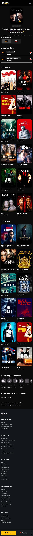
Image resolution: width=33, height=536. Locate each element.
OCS (2, 397)
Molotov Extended (6, 518)
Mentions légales (5, 442)
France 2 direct (5, 465)
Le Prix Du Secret (22, 164)
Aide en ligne (4, 438)
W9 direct (3, 475)
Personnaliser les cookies (8, 449)
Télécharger (4, 451)
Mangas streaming (6, 504)
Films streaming (5, 495)
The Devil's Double (22, 269)
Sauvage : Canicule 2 (7, 140)
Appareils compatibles (7, 453)
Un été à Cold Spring (7, 164)
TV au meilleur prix (6, 522)
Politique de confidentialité (8, 440)
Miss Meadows (5, 115)
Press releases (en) (6, 424)
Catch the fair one (6, 343)
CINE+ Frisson (7, 397)
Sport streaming (5, 500)
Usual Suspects (5, 91)
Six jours (3, 318)
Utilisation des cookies (7, 444)
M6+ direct (4, 471)
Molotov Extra (5, 516)
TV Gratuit (4, 493)
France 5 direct (5, 469)
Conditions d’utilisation (7, 447)
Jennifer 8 (20, 189)
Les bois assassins (6, 189)
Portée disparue (22, 294)
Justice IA (4, 294)
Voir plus (29, 35)
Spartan (19, 115)
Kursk (18, 367)
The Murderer (5, 367)
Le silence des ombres (7, 269)
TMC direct (4, 477)
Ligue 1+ (3, 520)
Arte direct (4, 473)
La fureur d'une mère (7, 245)
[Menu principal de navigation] (30, 3)
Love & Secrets (21, 140)
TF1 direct (4, 463)
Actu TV (3, 506)
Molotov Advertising (6, 426)
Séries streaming (5, 497)
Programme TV (5, 489)
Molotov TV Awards (6, 502)
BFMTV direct (5, 479)
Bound (3, 213)
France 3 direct (5, 467)
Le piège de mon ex (22, 91)
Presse (3, 422)
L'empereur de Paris (23, 245)
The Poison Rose (22, 213)
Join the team (5, 428)
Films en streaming (14, 32)
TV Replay (4, 491)
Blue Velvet (20, 318)
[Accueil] (6, 3)
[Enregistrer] (30, 53)
